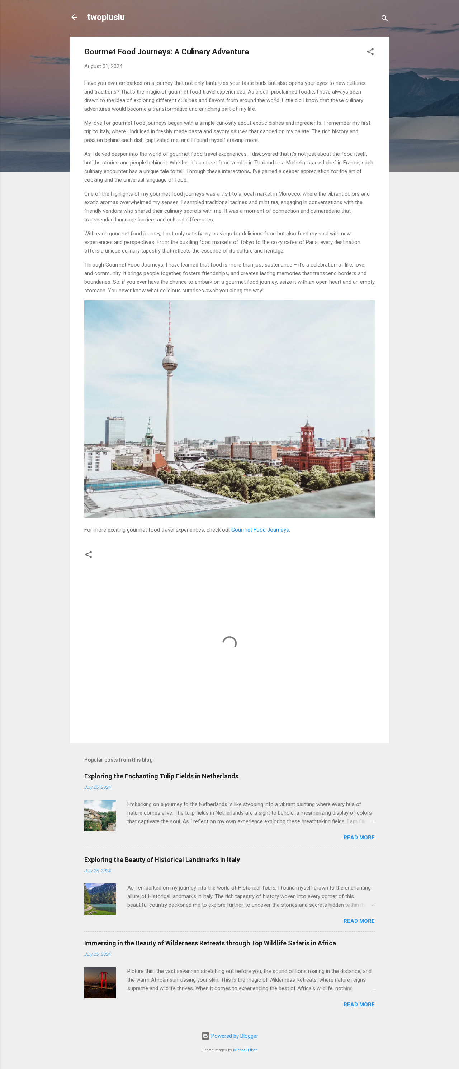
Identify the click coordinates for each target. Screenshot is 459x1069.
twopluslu (106, 17)
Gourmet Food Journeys (260, 530)
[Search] (384, 19)
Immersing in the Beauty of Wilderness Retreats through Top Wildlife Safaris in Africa (210, 943)
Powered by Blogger (234, 1036)
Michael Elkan (245, 1050)
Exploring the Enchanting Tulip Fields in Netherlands (161, 776)
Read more (359, 837)
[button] (370, 52)
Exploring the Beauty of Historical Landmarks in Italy (162, 859)
